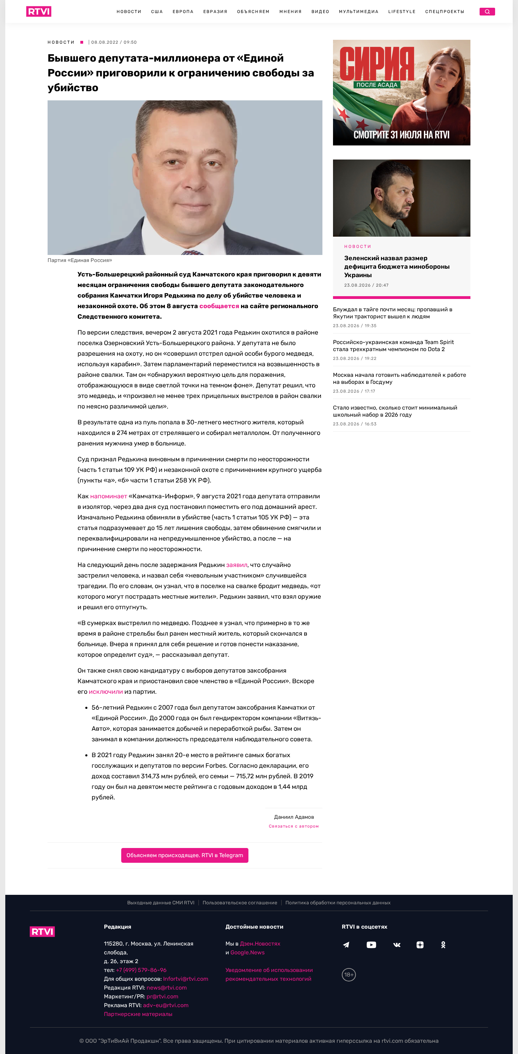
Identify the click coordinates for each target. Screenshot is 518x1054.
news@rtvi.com (167, 987)
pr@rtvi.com (162, 996)
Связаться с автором (294, 826)
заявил (236, 565)
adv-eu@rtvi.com (166, 1005)
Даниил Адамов (294, 817)
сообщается (219, 306)
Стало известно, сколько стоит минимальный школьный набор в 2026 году (395, 411)
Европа (183, 11)
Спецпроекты (445, 11)
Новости (129, 11)
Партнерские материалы (138, 1014)
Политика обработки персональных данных (338, 903)
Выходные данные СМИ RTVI (161, 903)
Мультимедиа (359, 11)
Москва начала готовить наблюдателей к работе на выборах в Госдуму (399, 378)
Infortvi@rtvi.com (185, 978)
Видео (320, 11)
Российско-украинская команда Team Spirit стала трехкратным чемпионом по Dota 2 (393, 346)
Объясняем (253, 11)
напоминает (108, 496)
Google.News (247, 952)
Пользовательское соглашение (240, 903)
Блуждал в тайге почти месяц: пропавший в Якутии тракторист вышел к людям (392, 313)
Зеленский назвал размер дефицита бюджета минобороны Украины (397, 266)
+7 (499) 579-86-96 (141, 970)
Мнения (290, 11)
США (157, 11)
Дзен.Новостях (260, 943)
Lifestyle (402, 11)
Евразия (215, 11)
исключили (106, 692)
